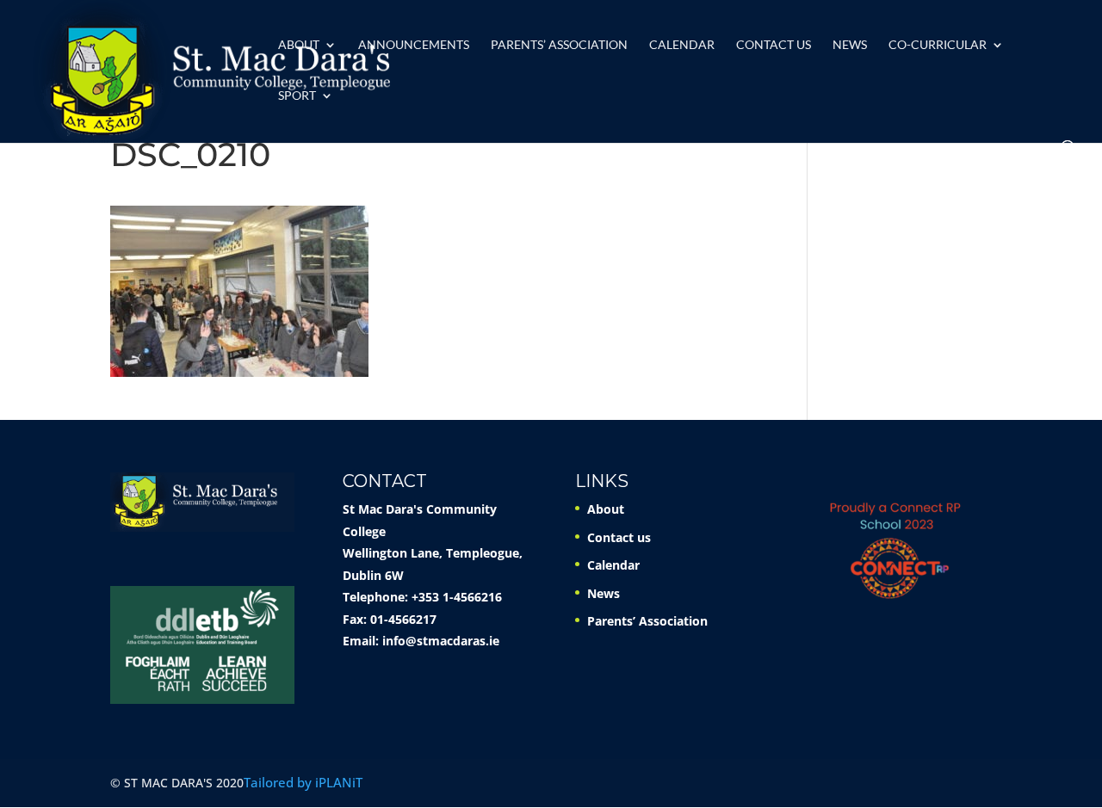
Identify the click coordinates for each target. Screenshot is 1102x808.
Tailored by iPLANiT (303, 782)
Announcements (413, 45)
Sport (297, 95)
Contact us (773, 45)
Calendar (682, 45)
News (850, 45)
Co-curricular (937, 45)
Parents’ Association (559, 45)
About (298, 45)
